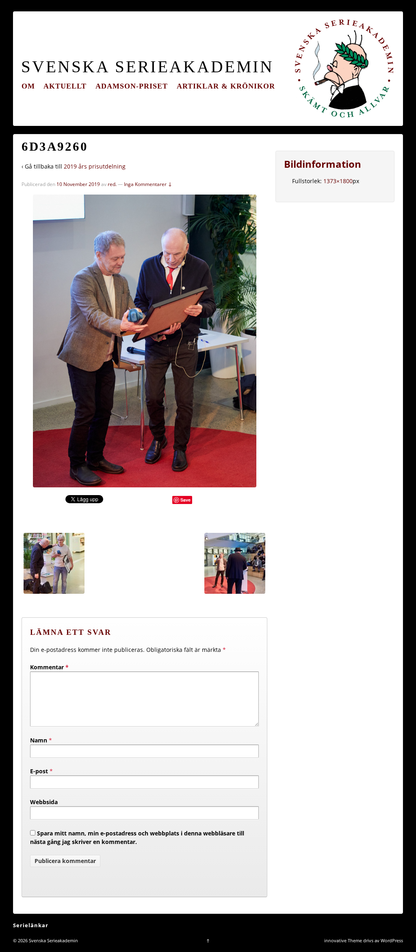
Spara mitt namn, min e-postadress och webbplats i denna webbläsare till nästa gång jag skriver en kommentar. (137, 837)
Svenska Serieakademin (147, 67)
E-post (39, 771)
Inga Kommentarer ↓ (148, 184)
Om (28, 86)
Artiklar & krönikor (226, 86)
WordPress (392, 940)
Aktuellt (65, 86)
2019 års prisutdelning (95, 166)
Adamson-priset (131, 86)
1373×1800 (338, 181)
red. (112, 184)
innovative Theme (343, 940)
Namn (38, 740)
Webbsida (44, 802)
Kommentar (49, 667)
